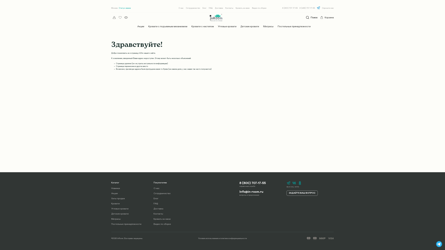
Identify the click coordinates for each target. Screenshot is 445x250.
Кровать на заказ (243, 8)
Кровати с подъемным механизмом (167, 26)
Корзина (329, 17)
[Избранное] (120, 17)
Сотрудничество (193, 8)
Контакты (229, 8)
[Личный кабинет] (114, 17)
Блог (204, 8)
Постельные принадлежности (294, 26)
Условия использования (208, 238)
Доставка (219, 8)
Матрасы (268, 26)
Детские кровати (249, 26)
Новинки (115, 188)
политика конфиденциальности (233, 238)
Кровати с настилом (202, 26)
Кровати (115, 204)
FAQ (211, 8)
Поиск (314, 17)
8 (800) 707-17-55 (290, 8)
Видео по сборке (259, 8)
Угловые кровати (227, 26)
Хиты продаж (118, 198)
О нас (181, 8)
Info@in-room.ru (251, 191)
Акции (140, 26)
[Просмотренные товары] (126, 17)
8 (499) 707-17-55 (307, 8)
